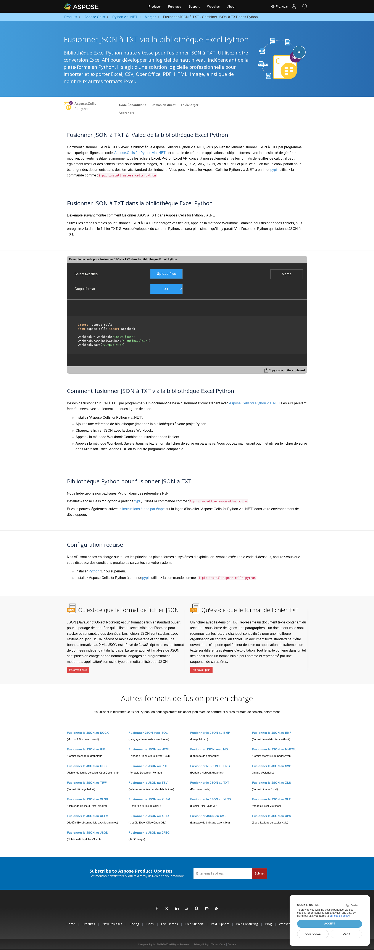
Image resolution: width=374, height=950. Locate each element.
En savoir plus (78, 669)
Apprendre (126, 112)
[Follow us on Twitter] (167, 909)
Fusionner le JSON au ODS (86, 766)
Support (194, 6)
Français (281, 6)
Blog (268, 924)
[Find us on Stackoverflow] (187, 909)
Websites (213, 6)
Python (94, 571)
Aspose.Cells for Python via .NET (140, 153)
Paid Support (220, 924)
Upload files (166, 274)
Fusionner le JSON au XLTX (149, 816)
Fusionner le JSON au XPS (271, 816)
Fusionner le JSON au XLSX (210, 799)
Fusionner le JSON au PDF (148, 766)
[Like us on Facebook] (157, 909)
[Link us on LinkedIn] (177, 909)
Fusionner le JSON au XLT (271, 799)
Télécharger (189, 105)
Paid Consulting (247, 924)
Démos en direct (164, 105)
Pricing (134, 924)
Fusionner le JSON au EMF (272, 732)
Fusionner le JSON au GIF (86, 749)
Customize (313, 933)
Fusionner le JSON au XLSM (149, 799)
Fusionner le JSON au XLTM (87, 816)
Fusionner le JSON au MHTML (274, 749)
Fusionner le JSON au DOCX (88, 732)
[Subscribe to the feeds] (217, 909)
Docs (150, 924)
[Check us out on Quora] (197, 909)
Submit (259, 873)
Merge (287, 274)
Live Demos (169, 924)
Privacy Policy (201, 944)
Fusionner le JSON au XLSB (87, 799)
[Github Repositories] (207, 909)
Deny (346, 933)
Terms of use (218, 944)
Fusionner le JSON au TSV (148, 782)
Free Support (194, 924)
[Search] (305, 6)
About (231, 6)
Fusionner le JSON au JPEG (149, 832)
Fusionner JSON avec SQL (148, 732)
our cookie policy (339, 915)
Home (70, 924)
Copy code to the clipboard (287, 370)
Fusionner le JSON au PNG (210, 766)
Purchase (174, 6)
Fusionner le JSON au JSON (87, 832)
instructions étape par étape (143, 509)
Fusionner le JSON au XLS (271, 782)
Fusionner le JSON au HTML (149, 749)
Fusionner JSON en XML (208, 816)
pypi (273, 169)
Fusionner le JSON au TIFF (87, 782)
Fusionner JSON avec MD (209, 749)
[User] (294, 6)
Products (154, 6)
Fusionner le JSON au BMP (210, 732)
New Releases (112, 924)
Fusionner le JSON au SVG (271, 766)
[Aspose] (81, 6)
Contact (232, 944)
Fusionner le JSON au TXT (209, 782)
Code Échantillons (132, 105)
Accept (329, 923)
